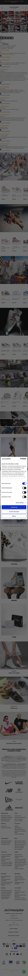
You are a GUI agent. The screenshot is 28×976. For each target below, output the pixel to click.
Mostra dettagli (20, 502)
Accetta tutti (14, 507)
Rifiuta (14, 516)
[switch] (24, 488)
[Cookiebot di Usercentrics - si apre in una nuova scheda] (20, 459)
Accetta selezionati (14, 511)
